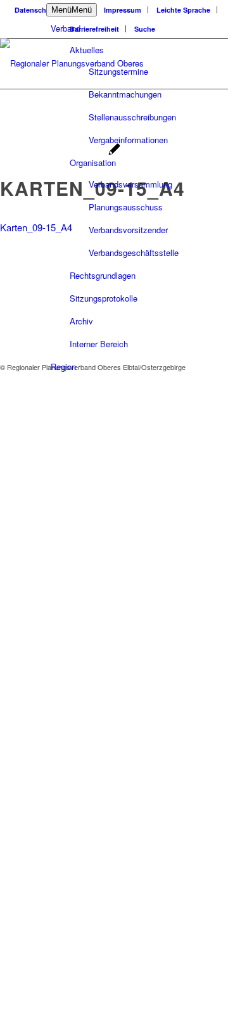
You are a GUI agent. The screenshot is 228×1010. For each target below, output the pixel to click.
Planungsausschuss (126, 207)
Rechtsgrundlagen (103, 275)
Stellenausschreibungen (132, 117)
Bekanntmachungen (125, 94)
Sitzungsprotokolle (103, 298)
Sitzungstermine (118, 71)
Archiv (81, 321)
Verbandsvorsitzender (128, 230)
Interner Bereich (99, 344)
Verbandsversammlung (130, 184)
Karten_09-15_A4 (36, 227)
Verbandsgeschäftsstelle (134, 252)
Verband (65, 28)
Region (63, 367)
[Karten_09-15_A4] (114, 150)
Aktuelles (87, 50)
